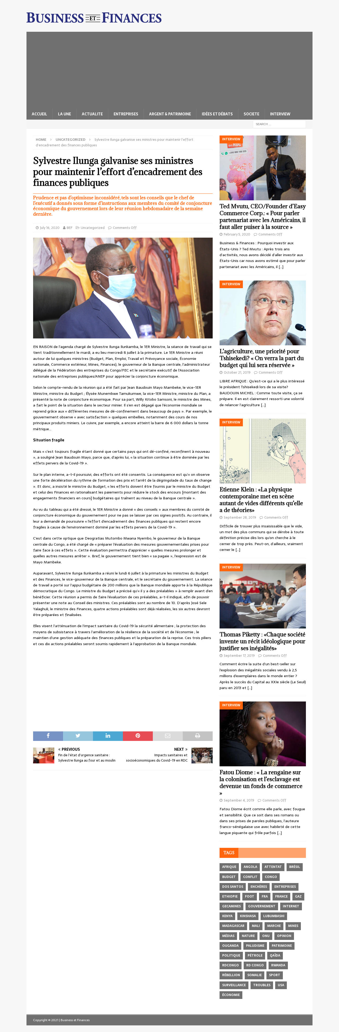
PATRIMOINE (282, 945)
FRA (265, 896)
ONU (266, 936)
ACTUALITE (92, 114)
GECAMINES (231, 906)
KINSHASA (248, 916)
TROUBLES (261, 985)
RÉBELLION (231, 975)
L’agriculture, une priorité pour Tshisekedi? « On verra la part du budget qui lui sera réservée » (262, 358)
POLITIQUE (231, 955)
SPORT (274, 975)
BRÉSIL (294, 867)
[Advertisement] (169, 69)
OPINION (284, 936)
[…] (281, 267)
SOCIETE (251, 114)
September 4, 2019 (239, 800)
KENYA (227, 916)
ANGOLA (250, 867)
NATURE (248, 936)
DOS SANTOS (232, 886)
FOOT (249, 896)
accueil (39, 114)
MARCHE (274, 926)
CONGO (271, 877)
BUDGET (229, 877)
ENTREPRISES (126, 114)
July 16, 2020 (50, 227)
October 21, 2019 (237, 372)
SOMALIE (254, 975)
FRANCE (281, 896)
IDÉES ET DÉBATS (217, 114)
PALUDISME (255, 945)
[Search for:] (279, 124)
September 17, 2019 (239, 655)
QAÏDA (275, 955)
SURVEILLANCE (234, 985)
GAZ (298, 896)
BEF (69, 227)
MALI (256, 926)
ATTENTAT (273, 867)
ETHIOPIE (230, 896)
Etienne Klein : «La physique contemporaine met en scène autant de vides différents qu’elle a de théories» (261, 500)
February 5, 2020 (237, 234)
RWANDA (278, 965)
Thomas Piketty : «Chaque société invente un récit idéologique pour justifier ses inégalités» (262, 641)
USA (281, 985)
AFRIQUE (229, 867)
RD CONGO (255, 965)
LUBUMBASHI (273, 916)
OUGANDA (230, 945)
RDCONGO (230, 965)
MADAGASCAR (233, 926)
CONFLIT (250, 877)
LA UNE (64, 114)
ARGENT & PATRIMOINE (170, 114)
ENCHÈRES (259, 886)
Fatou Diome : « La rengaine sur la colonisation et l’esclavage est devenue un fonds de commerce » (261, 782)
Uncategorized (93, 227)
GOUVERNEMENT (261, 906)
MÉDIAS (228, 936)
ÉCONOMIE (231, 995)
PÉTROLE (255, 955)
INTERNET (291, 906)
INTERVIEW (280, 114)
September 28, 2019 (240, 517)
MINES (293, 926)
